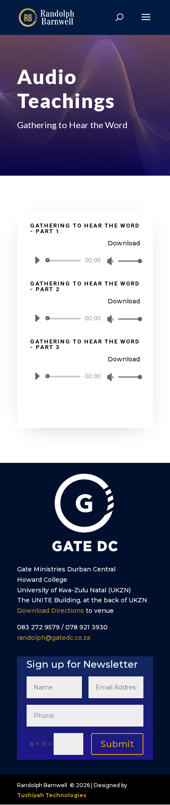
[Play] (37, 260)
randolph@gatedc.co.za (53, 638)
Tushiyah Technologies (51, 795)
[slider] (128, 261)
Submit (117, 744)
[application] (85, 260)
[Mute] (110, 261)
